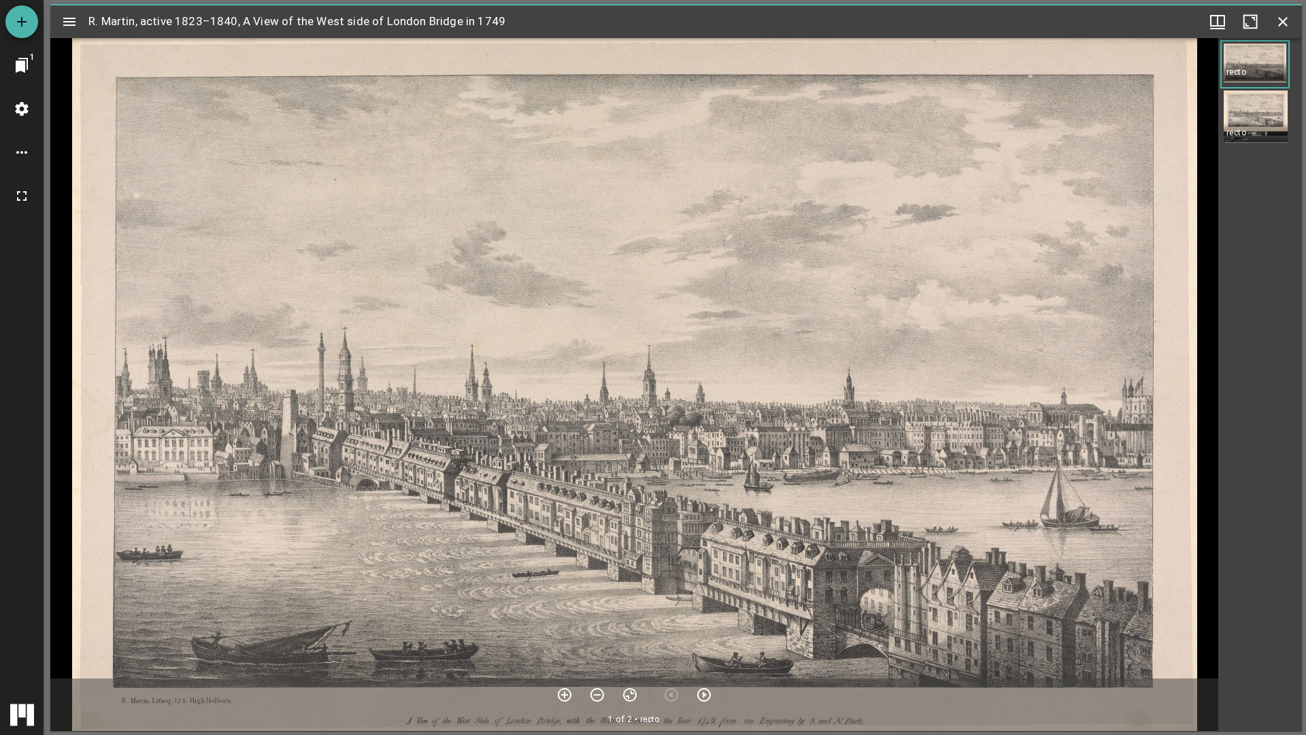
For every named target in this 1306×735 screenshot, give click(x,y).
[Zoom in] (564, 695)
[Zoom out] (597, 695)
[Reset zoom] (630, 695)
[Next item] (704, 695)
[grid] (1260, 384)
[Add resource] (21, 21)
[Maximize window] (1250, 21)
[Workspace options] (21, 152)
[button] (1255, 64)
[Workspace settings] (21, 109)
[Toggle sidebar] (69, 21)
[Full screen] (21, 196)
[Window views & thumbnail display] (1217, 21)
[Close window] (1283, 21)
